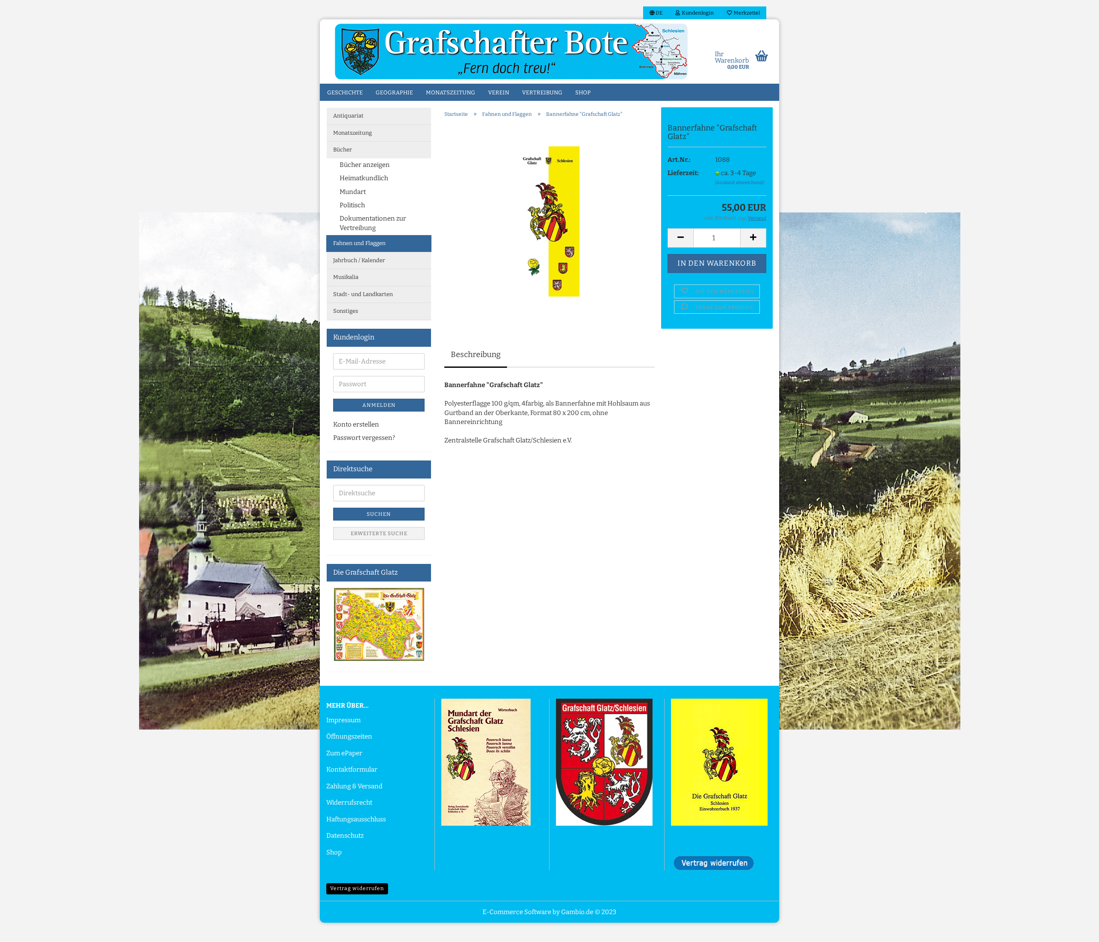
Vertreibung (542, 92)
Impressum (343, 720)
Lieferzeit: (683, 173)
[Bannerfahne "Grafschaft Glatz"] (549, 221)
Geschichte (345, 92)
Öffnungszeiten (349, 736)
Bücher (342, 149)
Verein (498, 92)
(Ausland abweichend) (739, 182)
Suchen (379, 514)
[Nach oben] (1075, 929)
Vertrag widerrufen (357, 888)
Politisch (352, 205)
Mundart (353, 192)
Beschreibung (476, 354)
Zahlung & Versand (354, 786)
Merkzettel (746, 13)
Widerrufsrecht (349, 802)
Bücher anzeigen (365, 165)
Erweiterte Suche (379, 533)
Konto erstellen (356, 424)
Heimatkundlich (364, 178)
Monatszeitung (450, 92)
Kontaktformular (351, 769)
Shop (583, 92)
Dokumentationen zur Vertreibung (373, 223)
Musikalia (345, 277)
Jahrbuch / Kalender (359, 260)
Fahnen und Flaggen (359, 243)
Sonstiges (345, 311)
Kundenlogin (697, 13)
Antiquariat (348, 115)
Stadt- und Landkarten (363, 294)
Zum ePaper (344, 753)
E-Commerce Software (517, 912)
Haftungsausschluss (356, 819)
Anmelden (379, 405)
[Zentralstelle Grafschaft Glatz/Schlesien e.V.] (511, 51)
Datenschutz (345, 835)
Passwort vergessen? (364, 438)
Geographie (394, 92)
